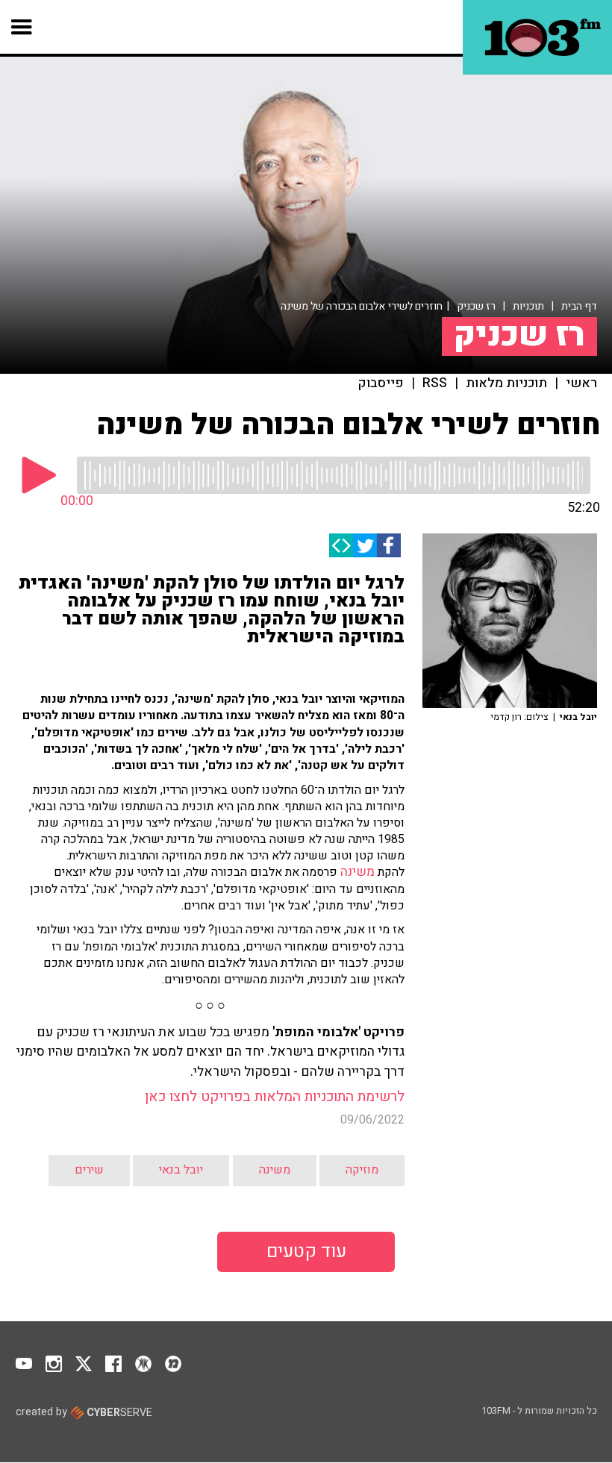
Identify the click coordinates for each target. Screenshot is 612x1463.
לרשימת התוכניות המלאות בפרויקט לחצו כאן (275, 1096)
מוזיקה (362, 1170)
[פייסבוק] (389, 545)
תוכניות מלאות (506, 383)
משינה (357, 871)
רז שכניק (476, 306)
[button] (22, 27)
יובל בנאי (181, 1170)
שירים (89, 1170)
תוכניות (528, 306)
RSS (434, 383)
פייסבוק (381, 383)
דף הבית (579, 306)
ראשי (581, 383)
